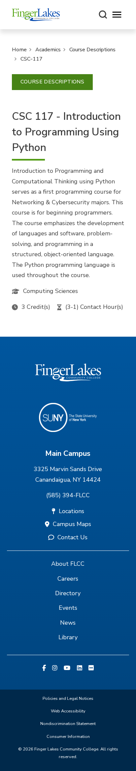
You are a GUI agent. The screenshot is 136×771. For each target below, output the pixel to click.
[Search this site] (103, 14)
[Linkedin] (79, 668)
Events (68, 608)
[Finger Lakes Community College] (36, 14)
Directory (68, 593)
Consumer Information (68, 737)
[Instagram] (54, 668)
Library (68, 637)
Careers (67, 579)
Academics (48, 49)
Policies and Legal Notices (68, 698)
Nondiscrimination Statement (68, 724)
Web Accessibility (68, 711)
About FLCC (68, 564)
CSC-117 (31, 59)
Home (19, 49)
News (68, 623)
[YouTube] (67, 668)
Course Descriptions (92, 49)
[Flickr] (91, 668)
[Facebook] (44, 668)
